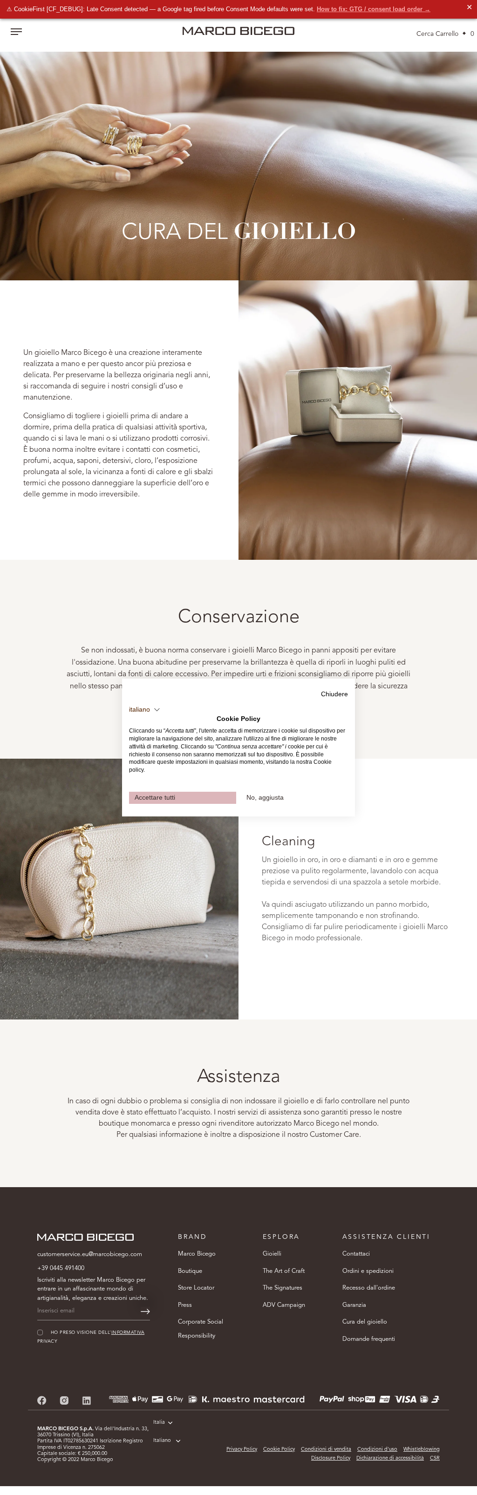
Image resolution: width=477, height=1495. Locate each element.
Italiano (162, 1440)
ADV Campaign (284, 1305)
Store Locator (196, 1288)
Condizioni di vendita (326, 1449)
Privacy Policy (241, 1449)
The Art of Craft (284, 1271)
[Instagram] (64, 1400)
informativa (127, 1333)
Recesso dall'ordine (368, 1288)
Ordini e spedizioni (368, 1271)
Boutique (190, 1271)
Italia (159, 1422)
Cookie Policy (279, 1449)
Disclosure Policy (330, 1458)
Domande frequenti (368, 1339)
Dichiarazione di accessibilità (390, 1458)
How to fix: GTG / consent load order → (373, 9)
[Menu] (16, 32)
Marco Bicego (197, 1254)
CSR (435, 1458)
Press (185, 1305)
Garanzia (354, 1305)
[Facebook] (42, 1400)
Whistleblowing (421, 1449)
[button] (144, 709)
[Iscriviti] (145, 1311)
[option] (238, 159)
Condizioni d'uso (377, 1449)
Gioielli (272, 1254)
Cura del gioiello (364, 1322)
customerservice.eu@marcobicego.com (89, 1254)
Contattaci (356, 1254)
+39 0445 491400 (60, 1268)
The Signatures (282, 1288)
